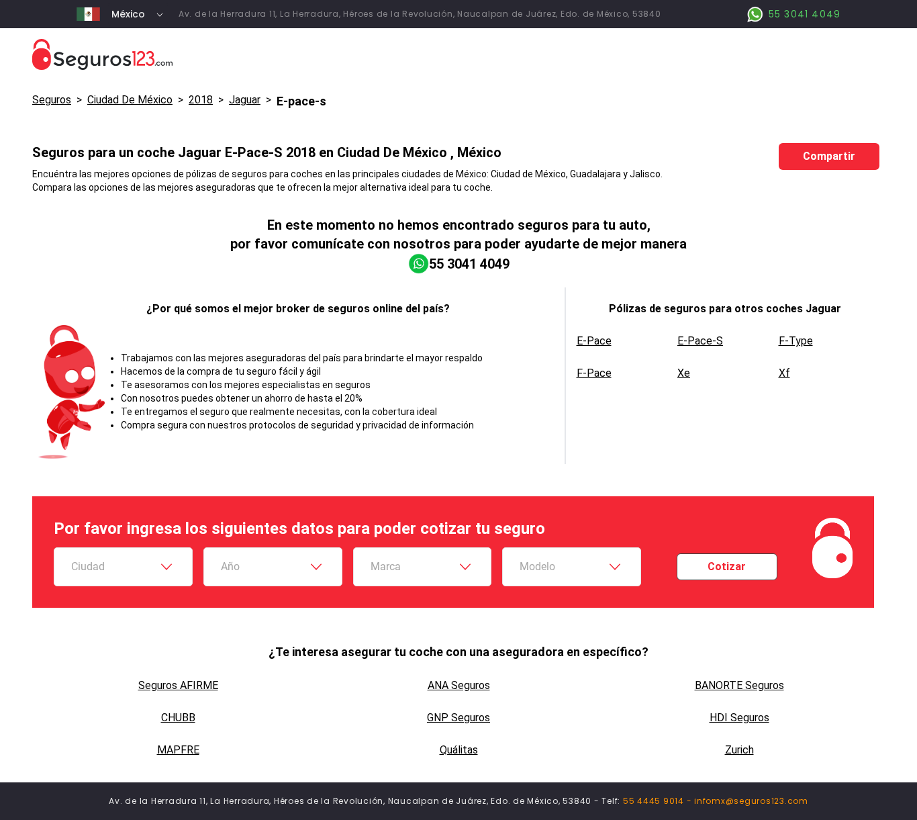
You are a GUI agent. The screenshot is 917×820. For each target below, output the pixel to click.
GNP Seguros (458, 717)
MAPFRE (178, 749)
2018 (201, 99)
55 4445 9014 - (658, 801)
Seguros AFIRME (178, 685)
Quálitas (459, 749)
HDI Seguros (739, 717)
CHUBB (178, 717)
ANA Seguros (459, 685)
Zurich (739, 749)
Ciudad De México (130, 99)
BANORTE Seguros (739, 685)
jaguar (244, 99)
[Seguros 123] (458, 55)
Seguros (51, 99)
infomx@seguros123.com (751, 801)
